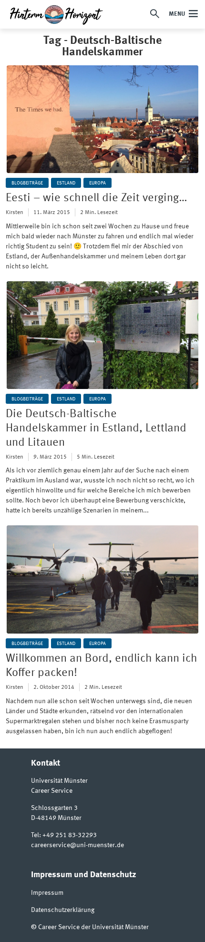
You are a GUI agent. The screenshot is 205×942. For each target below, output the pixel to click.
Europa (97, 183)
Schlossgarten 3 (54, 808)
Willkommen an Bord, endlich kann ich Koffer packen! (101, 666)
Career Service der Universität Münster (93, 927)
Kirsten (14, 212)
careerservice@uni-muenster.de (77, 845)
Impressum (47, 893)
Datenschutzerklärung (62, 910)
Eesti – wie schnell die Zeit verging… (96, 198)
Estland (66, 183)
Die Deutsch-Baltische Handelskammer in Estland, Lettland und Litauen (96, 429)
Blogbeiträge (27, 183)
